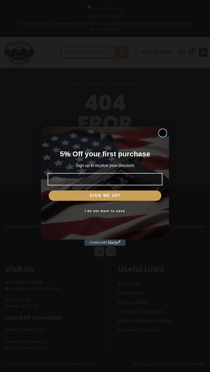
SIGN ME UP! (105, 195)
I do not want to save (105, 211)
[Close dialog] (162, 133)
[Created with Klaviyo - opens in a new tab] (105, 243)
